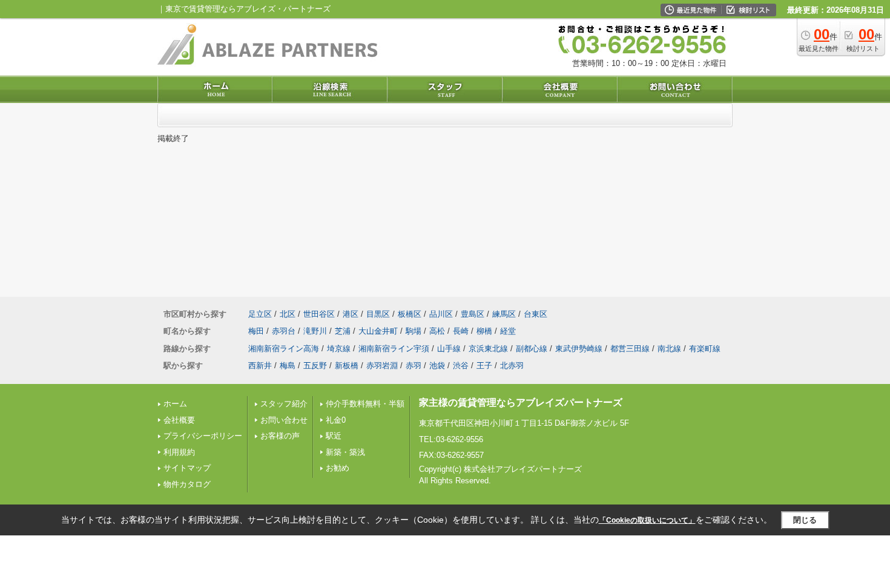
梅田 (256, 331)
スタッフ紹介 (284, 403)
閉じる (805, 519)
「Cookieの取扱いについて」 (647, 520)
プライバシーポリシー (202, 435)
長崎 (461, 331)
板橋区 (409, 314)
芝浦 (343, 331)
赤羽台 (283, 331)
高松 (437, 331)
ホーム (175, 403)
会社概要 (179, 420)
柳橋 (484, 331)
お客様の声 (280, 435)
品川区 (441, 314)
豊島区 (472, 314)
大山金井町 (378, 331)
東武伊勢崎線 (578, 348)
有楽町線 (704, 348)
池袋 (437, 365)
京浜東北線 (488, 348)
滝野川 (315, 331)
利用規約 (179, 452)
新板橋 (346, 365)
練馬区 (504, 314)
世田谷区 (319, 314)
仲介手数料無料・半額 (365, 403)
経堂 (508, 331)
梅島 (287, 365)
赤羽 (413, 365)
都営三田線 (630, 348)
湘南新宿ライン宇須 (393, 348)
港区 (350, 314)
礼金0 (336, 420)
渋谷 (461, 365)
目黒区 (378, 314)
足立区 (260, 314)
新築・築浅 (345, 452)
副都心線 (531, 348)
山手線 (449, 348)
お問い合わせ (284, 420)
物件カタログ (187, 484)
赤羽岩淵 (382, 365)
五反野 (315, 365)
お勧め (337, 467)
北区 (287, 314)
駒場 (413, 331)
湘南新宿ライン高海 (283, 348)
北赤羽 (512, 365)
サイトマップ (187, 467)
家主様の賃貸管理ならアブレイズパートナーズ (520, 402)
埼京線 (339, 348)
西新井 (260, 365)
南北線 (669, 348)
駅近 (333, 435)
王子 (484, 365)
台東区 (535, 314)
